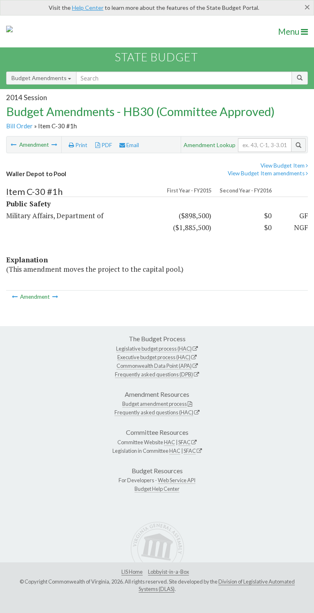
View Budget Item (283, 165)
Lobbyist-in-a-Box (168, 571)
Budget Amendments (39, 77)
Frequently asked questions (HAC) (153, 412)
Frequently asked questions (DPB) (154, 374)
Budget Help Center (157, 488)
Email (132, 145)
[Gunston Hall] (14, 144)
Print (80, 145)
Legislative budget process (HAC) (154, 348)
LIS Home (132, 571)
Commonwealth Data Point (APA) (154, 365)
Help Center (87, 7)
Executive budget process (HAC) (154, 357)
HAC (169, 442)
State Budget (156, 57)
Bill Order (19, 126)
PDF (106, 145)
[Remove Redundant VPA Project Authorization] (54, 144)
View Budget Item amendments (267, 173)
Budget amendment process (154, 403)
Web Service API (176, 480)
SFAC (184, 442)
